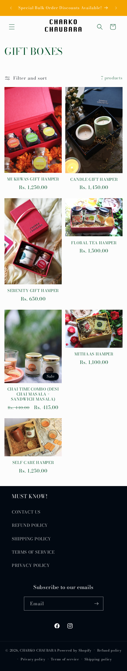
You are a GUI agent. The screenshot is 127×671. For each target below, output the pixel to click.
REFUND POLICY (30, 525)
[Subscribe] (96, 604)
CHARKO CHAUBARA (38, 650)
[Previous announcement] (10, 7)
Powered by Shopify (74, 650)
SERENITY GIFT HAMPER (33, 290)
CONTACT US (26, 512)
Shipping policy (98, 659)
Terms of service (65, 659)
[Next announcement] (116, 7)
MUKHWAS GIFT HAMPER (33, 179)
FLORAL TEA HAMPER (93, 242)
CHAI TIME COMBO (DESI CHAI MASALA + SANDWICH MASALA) (33, 394)
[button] (11, 26)
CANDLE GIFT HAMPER (94, 179)
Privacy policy (33, 659)
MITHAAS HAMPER (93, 354)
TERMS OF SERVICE (33, 552)
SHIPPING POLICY (31, 539)
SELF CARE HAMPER (33, 462)
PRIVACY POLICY (31, 565)
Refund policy (109, 650)
